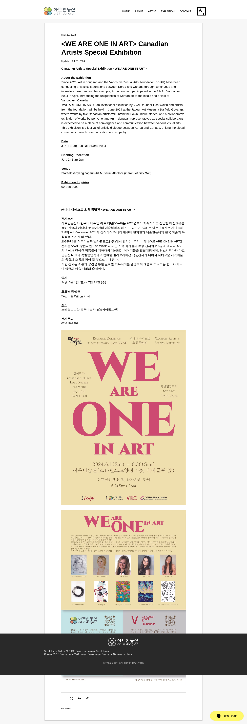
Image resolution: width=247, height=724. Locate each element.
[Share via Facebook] (63, 698)
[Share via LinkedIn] (79, 698)
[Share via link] (87, 698)
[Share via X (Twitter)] (71, 698)
